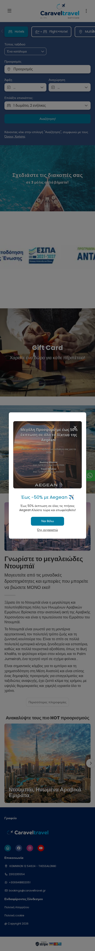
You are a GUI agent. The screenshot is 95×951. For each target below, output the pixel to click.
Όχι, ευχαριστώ (47, 530)
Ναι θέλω (47, 521)
